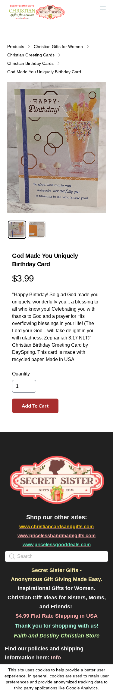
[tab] (17, 229)
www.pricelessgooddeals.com (57, 544)
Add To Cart (35, 405)
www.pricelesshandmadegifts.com (56, 535)
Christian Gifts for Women (58, 46)
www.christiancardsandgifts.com (56, 526)
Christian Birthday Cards (30, 63)
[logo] (36, 12)
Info (56, 658)
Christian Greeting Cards (31, 55)
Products (15, 46)
